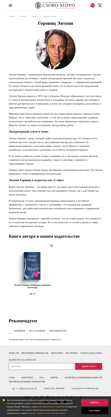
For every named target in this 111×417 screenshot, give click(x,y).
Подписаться (88, 366)
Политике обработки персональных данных (46, 413)
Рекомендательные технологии (27, 382)
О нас (12, 377)
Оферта (54, 377)
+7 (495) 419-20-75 (26, 388)
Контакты (27, 377)
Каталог (23, 16)
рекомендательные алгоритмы (50, 407)
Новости (14, 353)
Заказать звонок (54, 388)
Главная (12, 16)
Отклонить (94, 411)
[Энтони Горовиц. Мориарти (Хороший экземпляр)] (32, 265)
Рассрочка (72, 353)
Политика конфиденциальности (83, 377)
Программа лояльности (34, 353)
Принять (94, 403)
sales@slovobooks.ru (85, 388)
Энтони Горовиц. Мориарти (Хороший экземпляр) (32, 286)
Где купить (57, 353)
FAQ (42, 377)
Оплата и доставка (91, 353)
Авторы (35, 16)
